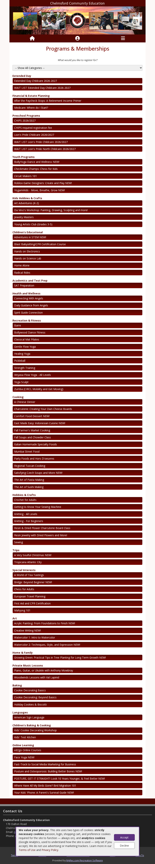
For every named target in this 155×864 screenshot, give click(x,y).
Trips (15, 550)
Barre (17, 325)
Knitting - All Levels (25, 514)
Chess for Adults (24, 589)
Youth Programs (23, 157)
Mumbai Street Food (27, 451)
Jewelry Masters (24, 217)
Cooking (18, 397)
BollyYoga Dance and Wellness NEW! (36, 162)
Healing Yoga (22, 353)
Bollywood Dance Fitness (29, 332)
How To (140, 855)
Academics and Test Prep (29, 280)
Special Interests (24, 570)
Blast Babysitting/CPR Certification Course (40, 244)
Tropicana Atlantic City (28, 562)
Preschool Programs (26, 115)
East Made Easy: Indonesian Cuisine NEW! (39, 423)
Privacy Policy (50, 850)
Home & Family (22, 652)
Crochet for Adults (25, 500)
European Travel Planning (29, 596)
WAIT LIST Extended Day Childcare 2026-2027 (42, 88)
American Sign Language (29, 717)
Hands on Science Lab (27, 258)
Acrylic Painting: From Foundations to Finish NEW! (44, 623)
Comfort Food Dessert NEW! (32, 416)
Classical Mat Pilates (26, 339)
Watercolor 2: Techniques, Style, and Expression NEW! (47, 644)
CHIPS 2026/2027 (25, 120)
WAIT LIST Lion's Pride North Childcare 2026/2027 (45, 149)
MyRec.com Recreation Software (84, 860)
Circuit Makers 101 (25, 176)
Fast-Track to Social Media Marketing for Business (45, 764)
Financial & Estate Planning (31, 96)
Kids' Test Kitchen (25, 737)
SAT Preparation (24, 285)
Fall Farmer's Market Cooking (32, 430)
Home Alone (21, 265)
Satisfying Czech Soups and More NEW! (38, 473)
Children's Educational (27, 232)
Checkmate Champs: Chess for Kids (36, 169)
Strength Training (24, 368)
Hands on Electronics (27, 251)
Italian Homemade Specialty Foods (35, 444)
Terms (14, 855)
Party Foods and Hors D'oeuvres (34, 458)
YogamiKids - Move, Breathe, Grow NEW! (39, 190)
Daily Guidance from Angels (31, 305)
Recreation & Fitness (26, 320)
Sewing (18, 542)
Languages (20, 712)
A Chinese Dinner (24, 402)
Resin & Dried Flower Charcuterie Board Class (42, 528)
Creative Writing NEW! (27, 630)
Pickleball (19, 360)
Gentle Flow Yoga (25, 346)
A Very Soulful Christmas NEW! (32, 555)
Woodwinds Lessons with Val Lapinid (36, 677)
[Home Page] (32, 38)
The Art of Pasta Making (29, 480)
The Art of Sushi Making (28, 487)
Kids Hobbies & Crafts (27, 198)
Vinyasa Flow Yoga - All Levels (32, 375)
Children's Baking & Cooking (31, 725)
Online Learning (23, 745)
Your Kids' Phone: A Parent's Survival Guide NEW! (44, 792)
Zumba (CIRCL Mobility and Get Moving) (38, 389)
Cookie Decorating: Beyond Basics (35, 697)
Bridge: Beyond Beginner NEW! (33, 582)
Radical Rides (22, 272)
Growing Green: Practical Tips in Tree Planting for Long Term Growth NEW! (60, 657)
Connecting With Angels (28, 298)
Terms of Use (27, 850)
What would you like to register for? (77, 60)
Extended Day (21, 76)
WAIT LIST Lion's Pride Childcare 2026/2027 (41, 142)
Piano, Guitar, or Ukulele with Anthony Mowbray (43, 670)
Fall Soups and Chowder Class (32, 437)
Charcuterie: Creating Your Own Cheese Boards (43, 409)
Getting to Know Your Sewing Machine (37, 507)
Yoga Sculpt (21, 382)
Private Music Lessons (27, 665)
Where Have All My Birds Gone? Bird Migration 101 (45, 785)
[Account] (77, 38)
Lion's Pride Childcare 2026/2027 (34, 135)
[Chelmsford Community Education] (77, 20)
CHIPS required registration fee (33, 128)
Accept (124, 837)
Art (14, 618)
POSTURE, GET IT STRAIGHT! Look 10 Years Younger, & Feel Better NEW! (59, 778)
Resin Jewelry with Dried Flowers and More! (40, 535)
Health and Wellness (26, 293)
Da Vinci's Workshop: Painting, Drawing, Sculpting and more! (51, 210)
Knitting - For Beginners (28, 521)
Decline (124, 845)
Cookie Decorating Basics (30, 690)
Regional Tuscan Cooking (29, 466)
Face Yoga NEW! (24, 757)
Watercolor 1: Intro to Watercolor (34, 637)
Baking (17, 685)
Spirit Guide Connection (28, 312)
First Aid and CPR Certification (32, 603)
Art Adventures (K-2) (26, 203)
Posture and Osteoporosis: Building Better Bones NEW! (48, 771)
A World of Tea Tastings (29, 575)
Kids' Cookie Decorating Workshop (35, 730)
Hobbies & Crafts (24, 495)
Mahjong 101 (22, 610)
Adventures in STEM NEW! (30, 237)
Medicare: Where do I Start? (31, 107)
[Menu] (123, 38)
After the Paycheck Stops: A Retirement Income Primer (47, 100)
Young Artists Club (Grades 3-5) (33, 224)
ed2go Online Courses (27, 750)
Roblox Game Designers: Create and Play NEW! (43, 183)
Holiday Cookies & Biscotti (30, 704)
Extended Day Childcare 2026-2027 (35, 81)
